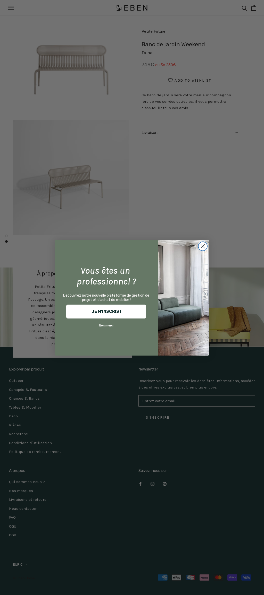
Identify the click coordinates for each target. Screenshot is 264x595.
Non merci (106, 325)
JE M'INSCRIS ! (106, 311)
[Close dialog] (202, 246)
